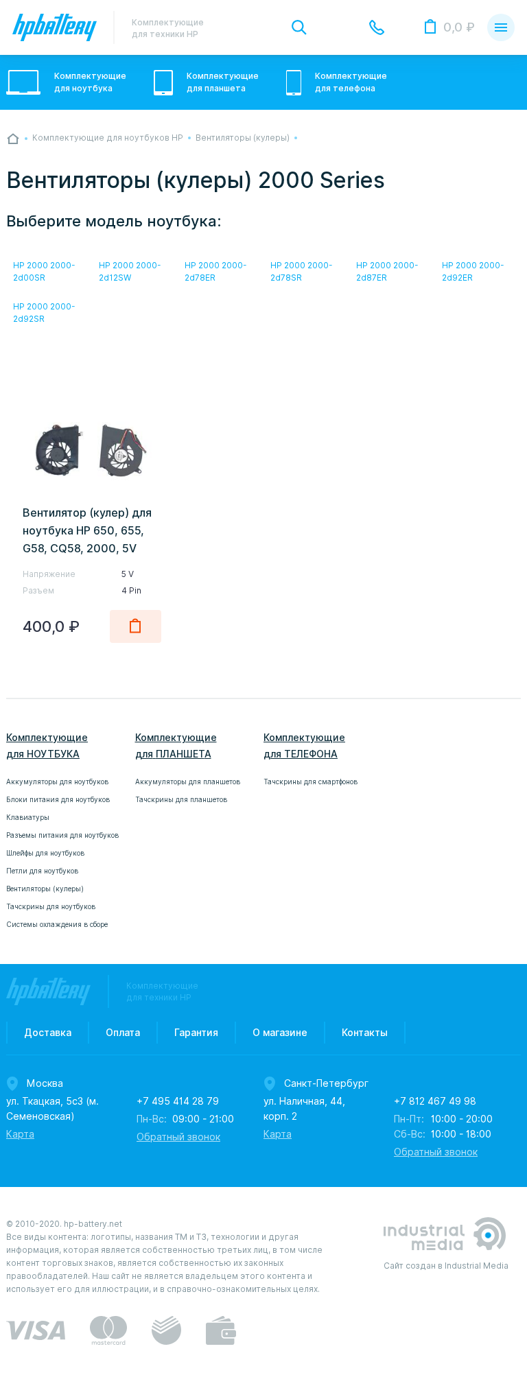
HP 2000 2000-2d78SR (301, 271)
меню (501, 27)
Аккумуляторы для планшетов (187, 781)
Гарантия (196, 1032)
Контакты (365, 1032)
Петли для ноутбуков (42, 871)
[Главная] (13, 138)
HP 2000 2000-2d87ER (387, 271)
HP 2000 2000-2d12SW (130, 271)
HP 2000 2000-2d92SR (44, 312)
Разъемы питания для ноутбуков (62, 835)
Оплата (123, 1032)
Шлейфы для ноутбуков (45, 853)
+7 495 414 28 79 (178, 1101)
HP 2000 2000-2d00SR (44, 271)
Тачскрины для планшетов (181, 799)
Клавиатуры (27, 817)
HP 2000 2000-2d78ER (216, 271)
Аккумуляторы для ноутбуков (57, 781)
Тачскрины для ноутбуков (50, 906)
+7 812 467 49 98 (435, 1101)
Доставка (47, 1032)
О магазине (280, 1032)
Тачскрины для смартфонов (311, 781)
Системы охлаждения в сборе (57, 924)
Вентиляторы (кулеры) (45, 888)
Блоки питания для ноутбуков (58, 799)
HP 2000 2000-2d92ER (473, 271)
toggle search (299, 27)
